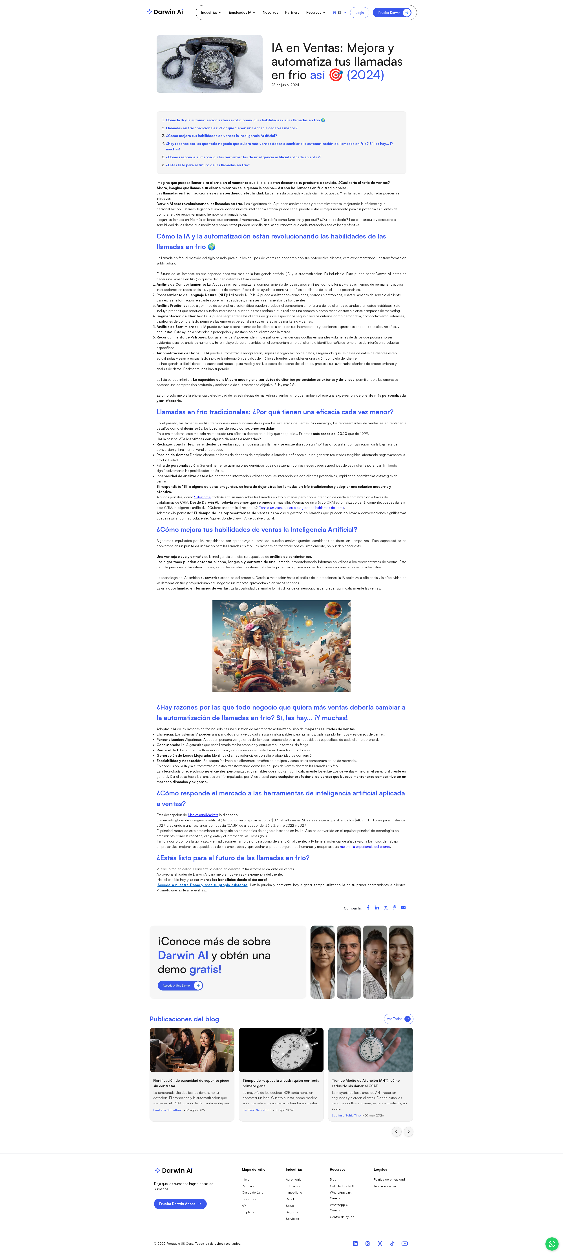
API (244, 1205)
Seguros (292, 1212)
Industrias (249, 1199)
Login (360, 13)
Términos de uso (385, 1186)
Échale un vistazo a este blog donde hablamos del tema (301, 507)
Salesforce (202, 497)
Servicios (292, 1218)
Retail (290, 1199)
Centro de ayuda (342, 1217)
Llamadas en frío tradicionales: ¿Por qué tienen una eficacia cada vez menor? (231, 128)
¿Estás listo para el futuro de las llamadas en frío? (208, 165)
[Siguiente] (408, 1132)
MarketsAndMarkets (203, 815)
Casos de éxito (252, 1192)
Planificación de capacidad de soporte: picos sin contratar (191, 1083)
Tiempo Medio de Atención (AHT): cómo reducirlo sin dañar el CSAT (366, 1083)
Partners (292, 12)
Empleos (248, 1212)
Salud (290, 1205)
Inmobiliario (294, 1192)
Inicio (245, 1179)
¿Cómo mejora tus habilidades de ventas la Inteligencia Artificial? (221, 135)
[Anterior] (397, 1132)
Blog (333, 1179)
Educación (293, 1186)
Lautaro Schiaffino (167, 1110)
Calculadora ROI (342, 1186)
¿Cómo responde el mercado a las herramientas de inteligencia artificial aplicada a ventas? (243, 157)
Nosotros (270, 12)
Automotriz (294, 1179)
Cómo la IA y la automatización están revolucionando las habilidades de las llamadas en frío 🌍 (245, 120)
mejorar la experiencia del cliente (365, 846)
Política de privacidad (389, 1179)
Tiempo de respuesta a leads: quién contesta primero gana (281, 1083)
